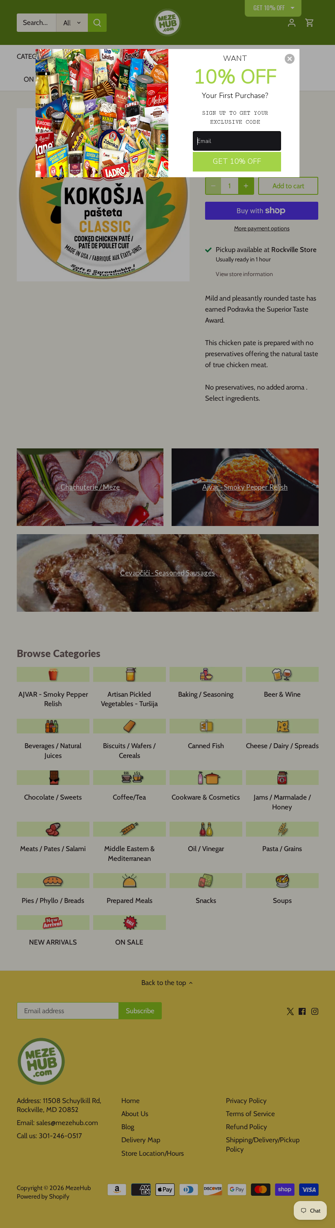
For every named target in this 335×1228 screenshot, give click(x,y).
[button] (290, 59)
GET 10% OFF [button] (237, 161)
